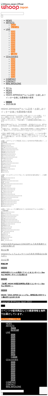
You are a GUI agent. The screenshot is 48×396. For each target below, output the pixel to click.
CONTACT (11, 81)
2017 (13, 49)
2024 (13, 36)
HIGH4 (9, 102)
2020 (13, 43)
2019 (13, 45)
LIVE (8, 29)
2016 (13, 52)
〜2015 (14, 54)
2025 (13, 34)
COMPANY (11, 79)
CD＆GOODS (12, 57)
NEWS (9, 20)
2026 (13, 32)
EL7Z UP (15, 27)
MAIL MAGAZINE (13, 84)
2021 (13, 70)
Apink (13, 25)
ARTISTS (10, 23)
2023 (13, 38)
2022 (13, 40)
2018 (13, 47)
